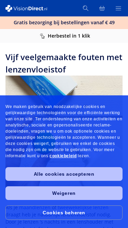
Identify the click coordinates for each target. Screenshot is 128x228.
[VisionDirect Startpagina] (30, 8)
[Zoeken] (86, 8)
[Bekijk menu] (118, 8)
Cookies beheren (64, 212)
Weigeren (64, 193)
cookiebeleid (62, 155)
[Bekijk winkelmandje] (102, 8)
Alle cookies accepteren (64, 174)
